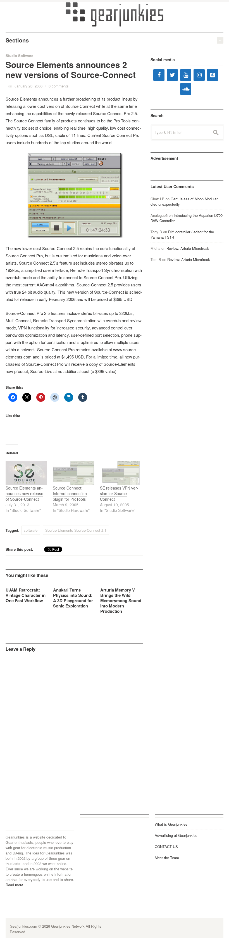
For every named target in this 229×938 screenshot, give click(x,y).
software (30, 530)
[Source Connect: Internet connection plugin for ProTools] (73, 473)
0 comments (59, 86)
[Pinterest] (212, 75)
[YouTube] (185, 75)
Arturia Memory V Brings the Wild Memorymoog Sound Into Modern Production (120, 600)
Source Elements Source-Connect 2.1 (75, 530)
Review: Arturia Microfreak (187, 248)
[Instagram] (199, 75)
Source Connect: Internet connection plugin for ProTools (70, 493)
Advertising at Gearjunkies (176, 835)
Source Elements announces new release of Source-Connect (24, 493)
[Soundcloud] (185, 89)
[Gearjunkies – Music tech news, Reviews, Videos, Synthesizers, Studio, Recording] (114, 14)
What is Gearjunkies (171, 824)
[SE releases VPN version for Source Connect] (121, 473)
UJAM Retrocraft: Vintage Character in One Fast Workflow (26, 595)
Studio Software (19, 55)
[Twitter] (172, 75)
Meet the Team (167, 857)
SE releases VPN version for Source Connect (119, 493)
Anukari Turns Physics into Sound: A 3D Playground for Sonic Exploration (73, 598)
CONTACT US (166, 846)
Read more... (16, 884)
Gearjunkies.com (23, 926)
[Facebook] (158, 75)
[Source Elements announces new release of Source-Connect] (26, 473)
